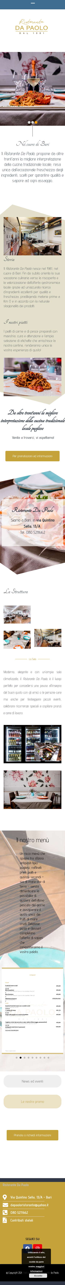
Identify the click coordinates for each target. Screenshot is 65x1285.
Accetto (38, 1275)
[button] (6, 1011)
